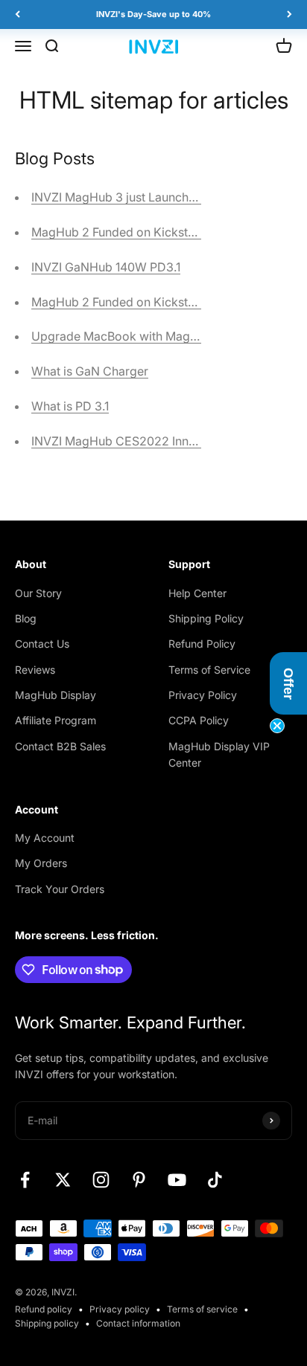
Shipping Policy (206, 618)
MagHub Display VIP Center (219, 754)
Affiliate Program (55, 720)
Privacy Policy (202, 695)
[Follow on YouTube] (177, 1180)
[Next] (289, 14)
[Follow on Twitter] (63, 1180)
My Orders (41, 863)
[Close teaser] (277, 725)
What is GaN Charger (89, 371)
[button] (288, 683)
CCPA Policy (198, 720)
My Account (45, 837)
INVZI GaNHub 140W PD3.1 (105, 267)
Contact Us (42, 643)
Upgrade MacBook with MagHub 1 (126, 336)
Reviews (35, 669)
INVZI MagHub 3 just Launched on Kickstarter (157, 197)
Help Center (197, 593)
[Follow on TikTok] (215, 1180)
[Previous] (17, 14)
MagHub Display (55, 695)
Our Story (38, 593)
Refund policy (43, 1309)
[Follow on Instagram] (101, 1180)
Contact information (138, 1323)
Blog (26, 618)
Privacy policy (119, 1309)
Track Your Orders (59, 889)
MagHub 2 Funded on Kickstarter (122, 232)
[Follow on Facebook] (25, 1180)
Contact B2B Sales (60, 746)
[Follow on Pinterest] (139, 1180)
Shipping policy (47, 1323)
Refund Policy (201, 643)
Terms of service (202, 1309)
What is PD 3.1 (70, 406)
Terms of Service (209, 669)
